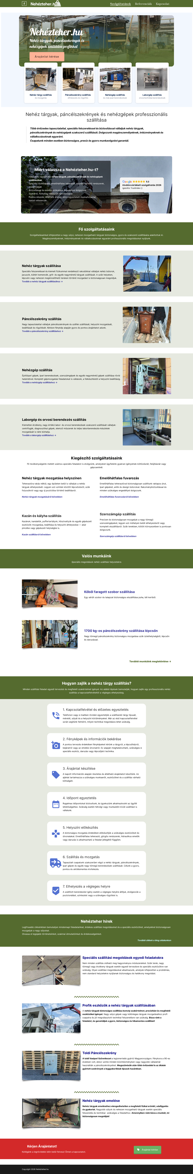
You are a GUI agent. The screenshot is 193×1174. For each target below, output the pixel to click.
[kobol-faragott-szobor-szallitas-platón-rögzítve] (50, 593)
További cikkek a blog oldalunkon (154, 940)
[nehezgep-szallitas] (147, 376)
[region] (96, 60)
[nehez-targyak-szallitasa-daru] (147, 274)
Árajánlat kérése (150, 1149)
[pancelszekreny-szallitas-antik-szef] (147, 325)
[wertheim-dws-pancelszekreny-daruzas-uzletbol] (50, 634)
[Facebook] (24, 3)
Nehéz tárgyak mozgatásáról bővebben (42, 496)
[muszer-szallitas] (147, 427)
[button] (41, 83)
